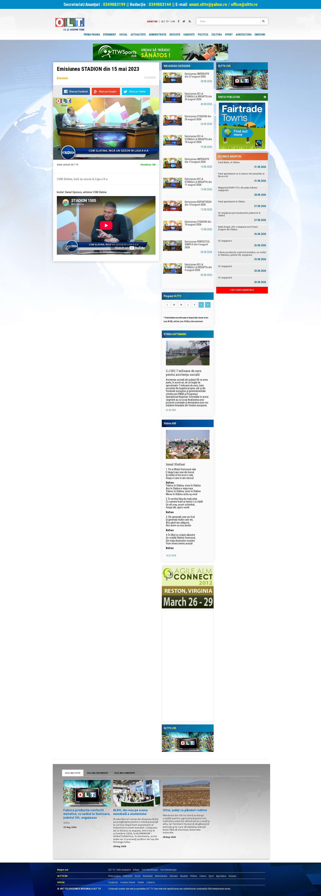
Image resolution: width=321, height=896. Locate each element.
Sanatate (184, 876)
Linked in (150, 882)
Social (137, 876)
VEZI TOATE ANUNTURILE (242, 290)
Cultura (203, 876)
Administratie (161, 876)
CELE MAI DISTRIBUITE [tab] (97, 773)
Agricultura (221, 876)
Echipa (136, 869)
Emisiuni (232, 876)
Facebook (113, 882)
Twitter (140, 882)
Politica (193, 876)
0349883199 (114, 4)
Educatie (174, 876)
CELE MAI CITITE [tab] (72, 773)
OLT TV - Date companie (119, 869)
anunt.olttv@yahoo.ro (208, 4)
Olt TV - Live (168, 21)
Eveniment (127, 876)
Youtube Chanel (127, 882)
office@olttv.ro (244, 4)
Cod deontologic (150, 869)
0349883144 (160, 4)
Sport (211, 876)
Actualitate (148, 876)
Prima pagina (114, 876)
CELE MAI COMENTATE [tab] (124, 773)
